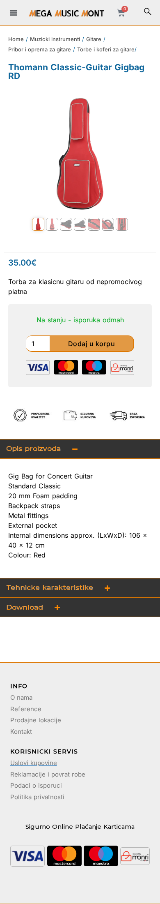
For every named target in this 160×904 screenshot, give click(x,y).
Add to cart (92, 343)
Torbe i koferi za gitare (106, 49)
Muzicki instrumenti (55, 39)
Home (16, 39)
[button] (13, 13)
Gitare (93, 39)
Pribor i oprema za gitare (39, 49)
